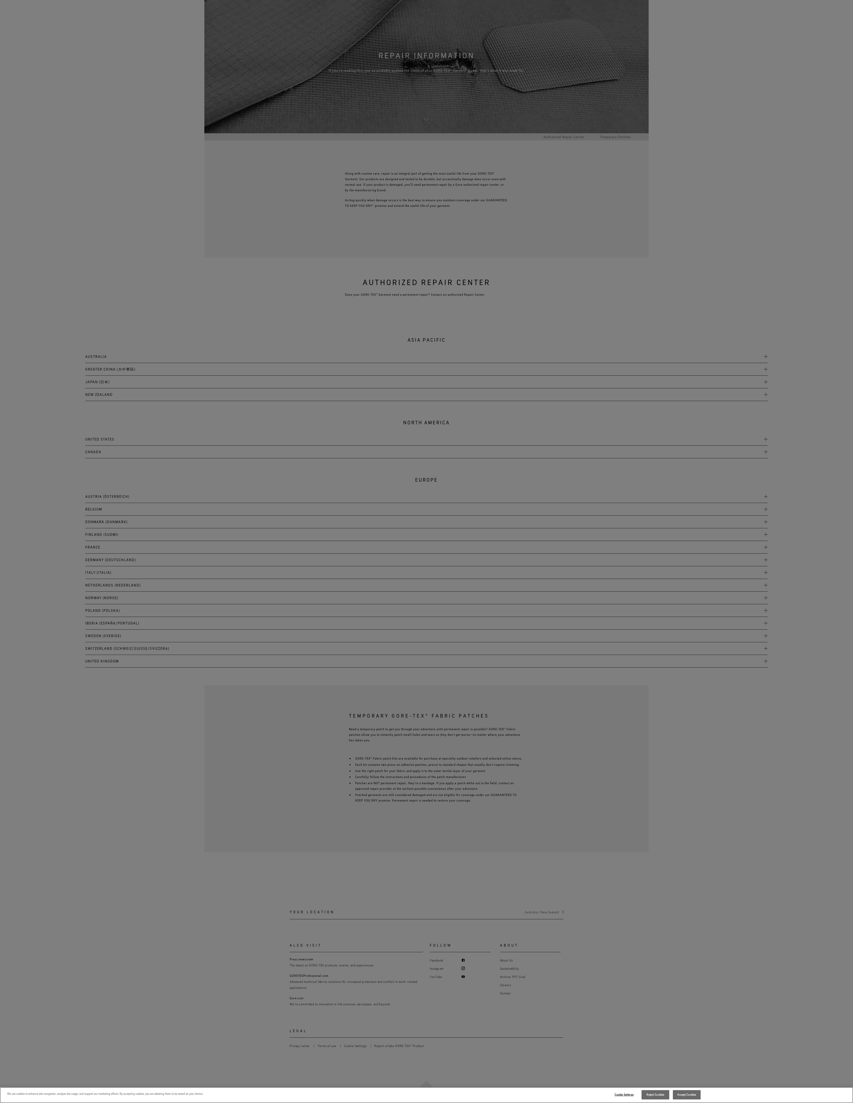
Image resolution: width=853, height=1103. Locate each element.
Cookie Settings (624, 1094)
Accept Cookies (686, 1094)
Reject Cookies (655, 1094)
